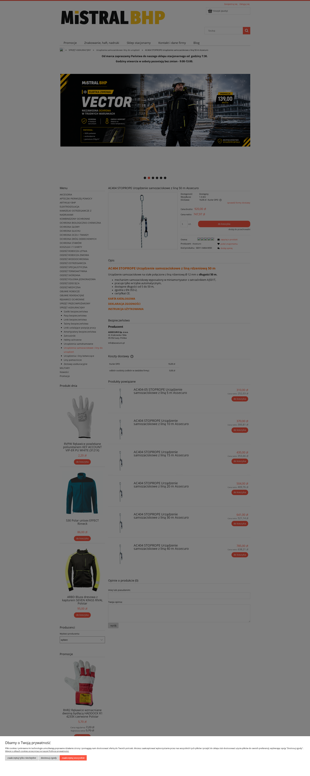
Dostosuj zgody (49, 757)
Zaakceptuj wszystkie (73, 757)
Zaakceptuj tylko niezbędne (21, 757)
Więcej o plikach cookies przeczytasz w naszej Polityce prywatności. (37, 751)
